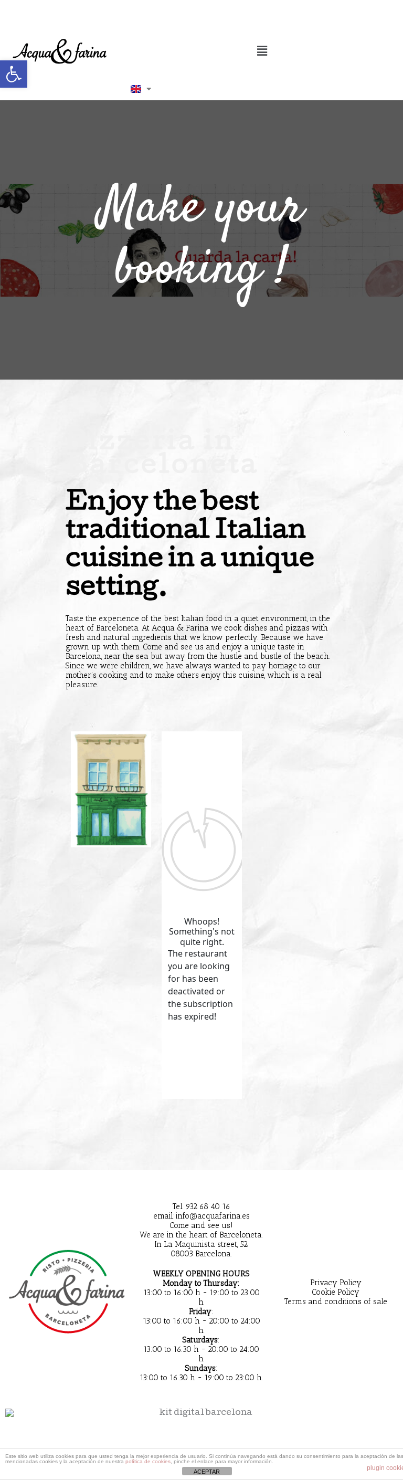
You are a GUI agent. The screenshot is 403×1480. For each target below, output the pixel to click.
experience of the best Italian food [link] (160, 618)
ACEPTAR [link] (207, 1471)
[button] (262, 51)
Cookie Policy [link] (335, 1292)
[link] (13, 74)
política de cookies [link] (148, 1461)
